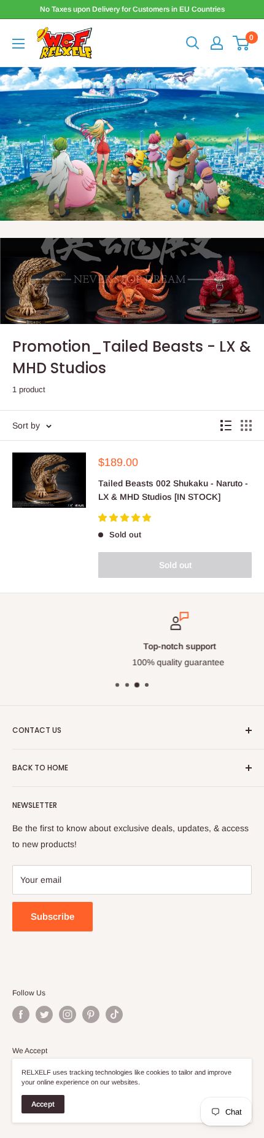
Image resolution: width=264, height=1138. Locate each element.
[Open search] (193, 43)
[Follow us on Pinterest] (90, 1014)
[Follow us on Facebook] (20, 1014)
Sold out (175, 565)
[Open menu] (18, 44)
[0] (241, 43)
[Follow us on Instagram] (67, 1014)
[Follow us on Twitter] (44, 1014)
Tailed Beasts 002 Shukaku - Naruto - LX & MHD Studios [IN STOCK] (173, 490)
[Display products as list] (225, 425)
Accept (43, 1104)
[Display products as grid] (246, 425)
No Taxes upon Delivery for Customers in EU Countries (132, 9)
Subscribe (52, 916)
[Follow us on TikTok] (114, 1014)
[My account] (217, 43)
